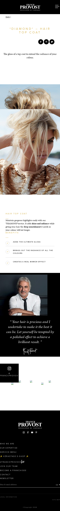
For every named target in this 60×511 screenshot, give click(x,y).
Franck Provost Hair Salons (30, 7)
